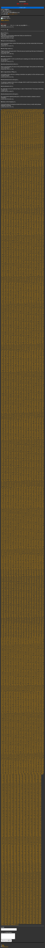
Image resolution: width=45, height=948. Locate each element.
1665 (7, 205)
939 (11, 157)
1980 (30, 226)
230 (2, 119)
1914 (35, 221)
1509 (43, 194)
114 (32, 113)
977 (43, 158)
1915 (37, 221)
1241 (10, 176)
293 (39, 122)
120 (2, 114)
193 (15, 117)
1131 (32, 168)
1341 (4, 183)
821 (39, 150)
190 (9, 117)
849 (8, 152)
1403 (32, 187)
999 (43, 159)
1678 (40, 205)
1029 (32, 161)
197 (23, 117)
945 (23, 157)
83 (23, 111)
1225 (12, 175)
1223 (7, 175)
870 (6, 153)
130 (21, 114)
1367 (27, 184)
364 (6, 126)
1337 (37, 182)
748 (25, 146)
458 (17, 131)
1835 (7, 217)
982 (9, 159)
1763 (40, 211)
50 (20, 110)
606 (6, 139)
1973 (12, 226)
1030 (35, 161)
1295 (17, 180)
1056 (15, 164)
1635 (17, 203)
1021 (12, 161)
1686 (17, 206)
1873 (17, 219)
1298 (25, 180)
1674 (30, 205)
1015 (40, 160)
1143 (20, 169)
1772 (20, 212)
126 (13, 114)
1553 (25, 197)
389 (11, 128)
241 (23, 119)
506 (25, 133)
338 (41, 124)
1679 (43, 205)
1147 (30, 169)
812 (21, 150)
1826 (27, 216)
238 (17, 119)
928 (33, 155)
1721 (20, 209)
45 (14, 110)
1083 (40, 165)
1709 (32, 208)
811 (19, 150)
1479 (10, 192)
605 (4, 139)
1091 (17, 166)
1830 (37, 216)
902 (25, 154)
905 (31, 154)
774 (33, 147)
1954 (7, 225)
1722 (22, 209)
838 (29, 151)
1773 (22, 212)
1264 (25, 177)
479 (15, 132)
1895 (30, 220)
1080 (32, 165)
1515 (15, 195)
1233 (32, 175)
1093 (22, 166)
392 (17, 128)
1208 (12, 174)
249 (39, 119)
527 (23, 135)
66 (43, 110)
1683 (10, 206)
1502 (25, 194)
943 (19, 157)
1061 (27, 164)
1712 (40, 208)
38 (4, 110)
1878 (30, 219)
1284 (32, 179)
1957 (15, 225)
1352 (32, 183)
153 (23, 115)
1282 (27, 179)
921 (19, 155)
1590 (32, 199)
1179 (25, 172)
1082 (37, 165)
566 (13, 137)
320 (6, 124)
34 (42, 109)
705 (27, 144)
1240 (7, 176)
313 (35, 123)
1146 (27, 169)
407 (4, 129)
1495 (7, 194)
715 (4, 145)
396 (25, 128)
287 (27, 122)
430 (6, 130)
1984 (40, 226)
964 (17, 158)
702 (21, 144)
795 (31, 148)
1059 (22, 164)
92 (36, 111)
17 (18, 109)
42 (9, 110)
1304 (40, 180)
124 (9, 114)
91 (34, 111)
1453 (30, 190)
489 (35, 132)
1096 (30, 166)
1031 (37, 161)
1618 (17, 202)
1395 (12, 187)
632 (13, 140)
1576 (40, 198)
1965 (35, 225)
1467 (22, 191)
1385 (30, 186)
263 (23, 121)
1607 (32, 201)
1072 (12, 165)
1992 (17, 227)
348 (17, 125)
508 (29, 133)
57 (30, 110)
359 (39, 125)
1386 (32, 186)
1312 (17, 181)
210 (6, 118)
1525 (40, 195)
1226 (15, 175)
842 (37, 151)
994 (33, 159)
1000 (2, 160)
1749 (4, 211)
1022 (15, 161)
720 (13, 145)
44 (12, 110)
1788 (17, 213)
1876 (25, 219)
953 (39, 157)
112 (28, 113)
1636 (20, 203)
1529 (7, 196)
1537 (27, 196)
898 (17, 154)
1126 (20, 168)
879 (23, 153)
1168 (40, 170)
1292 (10, 180)
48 (18, 110)
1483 (20, 192)
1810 (30, 215)
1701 (12, 208)
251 (43, 119)
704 (25, 144)
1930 (32, 223)
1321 (40, 181)
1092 (20, 166)
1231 (27, 175)
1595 (2, 201)
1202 (40, 173)
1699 (7, 208)
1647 (4, 204)
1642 (35, 203)
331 (27, 124)
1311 (15, 181)
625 (43, 139)
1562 (4, 198)
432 (9, 130)
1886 (7, 220)
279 (11, 122)
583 (4, 138)
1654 (22, 204)
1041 (20, 162)
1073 (15, 165)
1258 (10, 177)
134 (29, 114)
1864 (37, 218)
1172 (7, 172)
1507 (37, 194)
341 (4, 125)
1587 (25, 199)
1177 (20, 172)
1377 (10, 186)
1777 (32, 212)
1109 (20, 167)
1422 (37, 188)
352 (25, 125)
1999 (35, 227)
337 (39, 124)
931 (39, 155)
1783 (4, 213)
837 (27, 151)
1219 (40, 174)
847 (4, 152)
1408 (2, 188)
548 (21, 136)
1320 (37, 181)
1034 (2, 162)
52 (23, 110)
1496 (10, 194)
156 (29, 115)
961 (11, 158)
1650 (12, 204)
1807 (22, 215)
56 (29, 110)
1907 (17, 221)
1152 (43, 169)
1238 (2, 176)
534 (37, 135)
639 (27, 140)
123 (8, 114)
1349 (25, 183)
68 (2, 111)
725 (23, 145)
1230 (25, 175)
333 (31, 124)
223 (31, 118)
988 (21, 159)
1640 (30, 203)
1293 (12, 180)
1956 (12, 225)
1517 (20, 195)
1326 (10, 182)
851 (11, 152)
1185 (40, 172)
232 (6, 119)
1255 (2, 177)
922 (21, 155)
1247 (25, 176)
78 (16, 111)
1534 (20, 196)
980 (6, 159)
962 (13, 158)
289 (31, 122)
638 (25, 140)
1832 (43, 216)
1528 (4, 196)
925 (27, 155)
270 (37, 121)
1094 (25, 166)
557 (39, 136)
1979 (27, 226)
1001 (4, 160)
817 (31, 150)
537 (43, 135)
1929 (30, 223)
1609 (37, 201)
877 (19, 153)
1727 (35, 209)
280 (13, 122)
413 (15, 129)
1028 (30, 161)
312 (33, 123)
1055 (12, 164)
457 (15, 131)
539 (4, 136)
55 (27, 110)
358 (37, 125)
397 (27, 128)
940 (13, 157)
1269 (37, 177)
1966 (37, 225)
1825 (25, 216)
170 (13, 116)
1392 (4, 187)
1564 (10, 198)
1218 (37, 174)
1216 (32, 174)
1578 (2, 199)
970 (29, 158)
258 (13, 121)
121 (4, 114)
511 (35, 133)
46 (15, 110)
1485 (25, 192)
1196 (25, 173)
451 (4, 131)
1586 (22, 199)
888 (41, 153)
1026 (25, 161)
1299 (27, 180)
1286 (37, 179)
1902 (4, 221)
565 (11, 137)
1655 (25, 204)
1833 (2, 217)
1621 (25, 202)
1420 (32, 188)
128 (17, 114)
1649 (10, 204)
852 (13, 152)
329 (23, 124)
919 (15, 155)
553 (31, 136)
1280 (22, 179)
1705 (22, 208)
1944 (25, 224)
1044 (27, 162)
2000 (37, 227)
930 (37, 155)
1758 (27, 211)
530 (29, 135)
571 (23, 137)
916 (9, 155)
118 (40, 113)
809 (15, 150)
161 (39, 115)
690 (41, 143)
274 (2, 122)
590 (17, 138)
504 (21, 133)
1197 (27, 173)
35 (43, 109)
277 (8, 122)
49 (19, 110)
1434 (25, 189)
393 (19, 128)
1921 (10, 223)
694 (6, 144)
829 (11, 151)
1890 (17, 220)
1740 (25, 210)
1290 (4, 180)
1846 (35, 217)
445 (35, 130)
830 (13, 151)
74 (11, 111)
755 (39, 146)
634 (17, 140)
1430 (15, 189)
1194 (20, 173)
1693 (35, 206)
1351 (30, 183)
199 (27, 117)
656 (17, 141)
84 (25, 111)
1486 (27, 192)
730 (33, 145)
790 (21, 148)
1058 (20, 164)
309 (27, 123)
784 (9, 148)
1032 (40, 161)
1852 (7, 218)
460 (21, 131)
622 (37, 139)
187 (4, 117)
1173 (10, 172)
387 (8, 128)
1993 (20, 227)
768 (21, 147)
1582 (12, 199)
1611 (43, 201)
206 (41, 117)
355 (31, 125)
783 (8, 148)
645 (39, 140)
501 (15, 133)
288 (29, 122)
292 (37, 122)
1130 (30, 168)
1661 (40, 204)
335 (35, 124)
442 (29, 130)
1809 (27, 215)
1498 (15, 194)
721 (15, 145)
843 (39, 151)
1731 (2, 210)
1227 (17, 175)
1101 (43, 166)
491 (39, 132)
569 (19, 137)
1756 (22, 211)
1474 (40, 191)
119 (42, 113)
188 (6, 117)
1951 (43, 224)
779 (43, 147)
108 (20, 113)
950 (33, 157)
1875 (22, 219)
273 (43, 121)
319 (4, 124)
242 (25, 119)
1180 (27, 172)
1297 (22, 180)
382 (41, 126)
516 (2, 135)
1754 (17, 211)
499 (11, 133)
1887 (10, 220)
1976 (20, 226)
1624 (32, 202)
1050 (43, 162)
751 (31, 146)
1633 (12, 203)
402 (37, 128)
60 (34, 110)
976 (41, 158)
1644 (40, 203)
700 (17, 144)
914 (6, 155)
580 (41, 137)
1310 (12, 181)
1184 (37, 172)
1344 (12, 183)
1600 (15, 201)
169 (11, 116)
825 (4, 151)
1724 (27, 209)
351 (23, 125)
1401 (27, 187)
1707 (27, 208)
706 (29, 144)
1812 (35, 215)
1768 (10, 212)
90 (33, 111)
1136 (2, 169)
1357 (2, 184)
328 (21, 124)
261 (19, 121)
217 (19, 118)
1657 (30, 204)
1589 (30, 199)
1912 (30, 221)
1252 (37, 176)
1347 (20, 183)
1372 (40, 184)
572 (25, 137)
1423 (40, 188)
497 (8, 133)
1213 (25, 174)
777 (39, 147)
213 (11, 118)
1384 (27, 186)
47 (16, 110)
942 (17, 157)
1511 (4, 195)
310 (29, 123)
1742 (30, 210)
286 (25, 122)
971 (31, 158)
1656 (27, 204)
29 (35, 109)
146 (9, 115)
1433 (22, 189)
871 (8, 153)
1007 (20, 160)
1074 (17, 165)
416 (21, 129)
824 (2, 151)
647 (43, 140)
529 (27, 135)
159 (35, 115)
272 (41, 121)
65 (41, 110)
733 (39, 145)
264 (25, 121)
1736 (15, 210)
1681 (4, 206)
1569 (22, 198)
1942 (20, 224)
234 (9, 119)
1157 (12, 170)
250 (41, 119)
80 (19, 111)
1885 (4, 220)
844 (41, 151)
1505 (32, 194)
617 (27, 139)
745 (19, 146)
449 (43, 130)
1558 (37, 197)
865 (39, 152)
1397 (17, 187)
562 (6, 137)
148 (13, 115)
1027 (27, 161)
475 (8, 132)
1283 (30, 179)
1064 (35, 164)
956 (2, 158)
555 (35, 136)
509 (31, 133)
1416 (22, 188)
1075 (20, 165)
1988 (7, 227)
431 (8, 130)
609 (11, 139)
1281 (25, 179)
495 (4, 133)
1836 (10, 217)
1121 (7, 168)
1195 (22, 173)
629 (8, 140)
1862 (32, 218)
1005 (15, 160)
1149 (35, 169)
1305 (43, 180)
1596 (4, 201)
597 (31, 138)
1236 (40, 175)
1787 (15, 213)
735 (43, 145)
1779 (37, 212)
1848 (40, 217)
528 (25, 135)
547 (19, 136)
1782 (2, 213)
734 (41, 145)
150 (17, 115)
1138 (7, 169)
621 (35, 139)
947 (27, 157)
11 (10, 109)
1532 (15, 196)
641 (31, 140)
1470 (30, 191)
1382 (22, 186)
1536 (25, 196)
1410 (7, 188)
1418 (27, 188)
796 (33, 148)
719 (11, 145)
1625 (35, 202)
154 (25, 115)
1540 (35, 196)
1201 (37, 173)
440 (25, 130)
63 (38, 110)
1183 (35, 172)
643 (35, 140)
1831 (40, 216)
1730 (43, 209)
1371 (37, 184)
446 (37, 130)
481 (19, 132)
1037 (10, 162)
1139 (10, 169)
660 (25, 141)
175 (23, 116)
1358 (4, 184)
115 (34, 113)
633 (15, 140)
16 (17, 109)
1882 (40, 219)
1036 (7, 162)
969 (27, 158)
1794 (32, 213)
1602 (20, 201)
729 (31, 145)
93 (37, 111)
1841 (22, 217)
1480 (12, 192)
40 (7, 110)
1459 (2, 191)
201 (31, 117)
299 (8, 123)
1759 (30, 211)
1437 (32, 189)
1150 (37, 169)
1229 (22, 175)
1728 (37, 209)
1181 (30, 172)
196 (21, 117)
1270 (40, 177)
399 (31, 128)
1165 (32, 170)
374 (25, 126)
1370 (35, 184)
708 (33, 144)
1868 (4, 219)
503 (19, 133)
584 (6, 138)
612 (17, 139)
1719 (15, 209)
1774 (25, 212)
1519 (25, 195)
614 (21, 139)
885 (35, 153)
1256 (4, 177)
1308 (7, 181)
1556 (32, 197)
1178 (22, 172)
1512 (7, 195)
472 (2, 132)
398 (29, 128)
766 (17, 147)
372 (21, 126)
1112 (27, 167)
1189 (7, 173)
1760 (32, 211)
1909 (22, 221)
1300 (30, 180)
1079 (30, 165)
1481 (15, 192)
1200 (35, 173)
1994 (22, 227)
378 (33, 126)
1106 (12, 167)
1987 (4, 227)
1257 (7, 177)
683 (27, 143)
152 (21, 115)
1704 (20, 208)
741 (11, 146)
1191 (12, 173)
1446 (12, 190)
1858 (22, 218)
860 (29, 152)
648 (2, 141)
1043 (25, 162)
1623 (30, 202)
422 (33, 129)
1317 (30, 181)
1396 (15, 187)
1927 (25, 223)
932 (41, 155)
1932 (37, 223)
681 (23, 143)
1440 (40, 189)
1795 (35, 213)
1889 (15, 220)
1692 (32, 206)
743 (15, 146)
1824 (22, 216)
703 (23, 144)
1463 (12, 191)
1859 (25, 218)
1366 (25, 184)
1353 (35, 183)
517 (4, 135)
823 (43, 150)
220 (25, 118)
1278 (17, 179)
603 (43, 138)
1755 (20, 211)
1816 (2, 216)
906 (33, 154)
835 (23, 151)
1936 (4, 224)
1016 (43, 160)
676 (13, 143)
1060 (25, 164)
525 (19, 135)
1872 (15, 219)
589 (15, 138)
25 (29, 109)
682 (25, 143)
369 (15, 126)
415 (19, 129)
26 (31, 109)
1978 (25, 226)
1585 (20, 199)
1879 (32, 219)
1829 (35, 216)
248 (37, 119)
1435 (27, 189)
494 (2, 133)
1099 (37, 166)
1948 (35, 224)
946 (25, 157)
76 (14, 111)
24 (28, 109)
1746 (40, 210)
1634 (15, 203)
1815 (43, 215)
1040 (17, 162)
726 (25, 145)
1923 (15, 223)
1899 (40, 220)
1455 (35, 190)
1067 (43, 164)
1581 (10, 199)
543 (11, 136)
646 (41, 140)
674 (9, 143)
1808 (25, 215)
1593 (40, 199)
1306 (2, 181)
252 (2, 121)
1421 (35, 188)
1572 (30, 198)
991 (27, 159)
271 (39, 121)
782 (6, 148)
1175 (15, 172)
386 (6, 128)
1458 (43, 190)
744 (17, 146)
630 (9, 140)
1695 (40, 206)
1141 (15, 169)
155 (27, 115)
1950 (40, 224)
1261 (17, 177)
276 (6, 122)
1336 (35, 182)
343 (8, 125)
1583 (15, 199)
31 (37, 109)
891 (4, 154)
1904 (10, 221)
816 (29, 150)
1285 (35, 179)
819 (35, 150)
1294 (15, 180)
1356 (43, 183)
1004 (12, 160)
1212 (22, 174)
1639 (27, 203)
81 (20, 111)
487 (31, 132)
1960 (22, 225)
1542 (40, 196)
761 (8, 147)
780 (2, 148)
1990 (12, 227)
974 (37, 158)
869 (4, 153)
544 (13, 136)
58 (32, 110)
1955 (10, 225)
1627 (40, 202)
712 (41, 144)
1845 (32, 217)
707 (31, 144)
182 (37, 116)
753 (35, 146)
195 (19, 117)
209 (4, 118)
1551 (20, 197)
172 (17, 116)
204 (37, 117)
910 (41, 154)
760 (6, 147)
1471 (32, 191)
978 (2, 159)
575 (31, 137)
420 (29, 129)
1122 (10, 168)
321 (8, 124)
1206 (7, 174)
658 (21, 141)
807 (11, 150)
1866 (43, 218)
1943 (22, 224)
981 (8, 159)
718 (9, 145)
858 (25, 152)
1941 (17, 224)
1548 (12, 197)
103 (10, 113)
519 (8, 135)
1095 (27, 166)
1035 (4, 162)
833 (19, 151)
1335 (32, 182)
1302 (35, 180)
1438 (35, 189)
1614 (7, 202)
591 (19, 138)
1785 (10, 213)
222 (29, 118)
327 (19, 124)
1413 (15, 188)
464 (29, 131)
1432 (20, 189)
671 (4, 143)
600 (37, 138)
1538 (30, 196)
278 (9, 122)
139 (39, 114)
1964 (32, 225)
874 (13, 153)
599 (35, 138)
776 (37, 147)
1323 (2, 182)
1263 (22, 177)
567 (15, 137)
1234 (35, 175)
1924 (17, 223)
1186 (43, 172)
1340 (2, 183)
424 (37, 129)
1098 (35, 166)
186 (2, 117)
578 (37, 137)
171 (15, 116)
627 (4, 140)
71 (7, 111)
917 (11, 155)
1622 (27, 202)
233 (8, 119)
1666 (10, 205)
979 (4, 159)
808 (13, 150)
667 (39, 141)
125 (11, 114)
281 (15, 122)
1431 (17, 189)
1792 (27, 213)
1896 (32, 220)
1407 (43, 187)
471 (43, 131)
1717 (10, 209)
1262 (20, 177)
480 (17, 132)
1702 (15, 208)
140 (41, 114)
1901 (2, 221)
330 (25, 124)
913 (4, 155)
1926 (22, 223)
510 (33, 133)
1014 (37, 160)
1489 (35, 192)
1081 (35, 165)
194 (17, 117)
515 (43, 133)
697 (11, 144)
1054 (10, 164)
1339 (43, 182)
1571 (27, 198)
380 (37, 126)
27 (32, 109)
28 (33, 109)
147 (11, 115)
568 (17, 137)
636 (21, 140)
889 (43, 153)
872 (9, 153)
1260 (15, 177)
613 (19, 139)
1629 (2, 203)
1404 (35, 187)
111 (26, 113)
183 (39, 116)
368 (13, 126)
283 (19, 122)
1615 (10, 202)
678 (17, 143)
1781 (43, 212)
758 (2, 147)
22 (25, 109)
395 (23, 128)
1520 (27, 195)
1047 (35, 162)
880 (25, 153)
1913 (32, 221)
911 (43, 154)
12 (11, 109)
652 (9, 141)
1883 (43, 219)
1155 (7, 170)
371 (19, 126)
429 (4, 130)
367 (11, 126)
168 (9, 116)
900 (21, 154)
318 (2, 124)
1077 (25, 165)
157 (31, 115)
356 (33, 125)
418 (25, 129)
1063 (32, 164)
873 (11, 153)
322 (9, 124)
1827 (30, 216)
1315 (25, 181)
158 (33, 115)
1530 (10, 196)
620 (33, 139)
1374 (2, 186)
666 (37, 141)
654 (13, 141)
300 (9, 123)
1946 (30, 224)
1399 (22, 187)
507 (27, 133)
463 (27, 131)
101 (6, 113)
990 (25, 159)
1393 (7, 187)
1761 (35, 211)
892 (6, 154)
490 (37, 132)
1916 (40, 221)
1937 (7, 224)
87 (29, 111)
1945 (27, 224)
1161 (22, 170)
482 (21, 132)
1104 (7, 167)
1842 (25, 217)
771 (27, 147)
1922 (12, 223)
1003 (10, 160)
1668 (15, 205)
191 (11, 117)
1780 (40, 212)
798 (37, 148)
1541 (37, 196)
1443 (4, 190)
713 (43, 144)
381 (39, 126)
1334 (30, 182)
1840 (20, 217)
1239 (4, 176)
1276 (12, 179)
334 (33, 124)
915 (8, 155)
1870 (10, 219)
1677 (37, 205)
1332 (25, 182)
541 (8, 136)
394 (21, 128)
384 (2, 128)
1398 (20, 187)
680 (21, 143)
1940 (15, 224)
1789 (20, 213)
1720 (17, 209)
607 (8, 139)
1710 (35, 208)
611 (15, 139)
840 (33, 151)
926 (29, 155)
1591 (35, 199)
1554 (27, 197)
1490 (37, 192)
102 (8, 113)
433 (11, 130)
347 (15, 125)
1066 (40, 164)
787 (15, 148)
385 (4, 128)
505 (23, 133)
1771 (17, 212)
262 (21, 121)
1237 (43, 175)
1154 (4, 170)
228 (41, 118)
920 (17, 155)
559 (43, 136)
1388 (37, 186)
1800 (4, 215)
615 (23, 139)
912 (2, 155)
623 (39, 139)
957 (4, 158)
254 (6, 121)
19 (21, 109)
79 (18, 111)
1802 (10, 215)
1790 (22, 213)
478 (13, 132)
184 (41, 116)
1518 (22, 195)
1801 (7, 215)
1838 (15, 217)
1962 (27, 225)
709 (35, 144)
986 (17, 159)
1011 (30, 160)
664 (33, 141)
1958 (17, 225)
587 (11, 138)
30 (36, 109)
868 (2, 153)
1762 (37, 211)
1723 (25, 209)
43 (11, 110)
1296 (20, 180)
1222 (4, 175)
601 (39, 138)
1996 (27, 227)
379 (35, 126)
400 (33, 128)
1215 (30, 174)
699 (15, 144)
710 (37, 144)
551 (27, 136)
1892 (22, 220)
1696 (43, 206)
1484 (22, 192)
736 (2, 146)
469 (39, 131)
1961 (25, 225)
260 (17, 121)
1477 (4, 192)
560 (2, 137)
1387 (35, 186)
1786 (12, 213)
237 (15, 119)
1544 (2, 197)
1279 (20, 179)
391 (15, 128)
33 (40, 109)
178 (29, 116)
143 (4, 115)
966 (21, 158)
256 (9, 121)
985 (15, 159)
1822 (17, 216)
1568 (20, 198)
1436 (30, 189)
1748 (2, 211)
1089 (12, 166)
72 (8, 111)
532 (33, 135)
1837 (12, 217)
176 (25, 116)
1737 (17, 210)
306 (21, 123)
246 (33, 119)
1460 (4, 191)
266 (29, 121)
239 (19, 119)
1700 (10, 208)
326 (17, 124)
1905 (12, 221)
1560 (43, 197)
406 (2, 129)
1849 (43, 217)
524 (17, 135)
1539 (32, 196)
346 (13, 125)
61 (36, 110)
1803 (12, 215)
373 (23, 126)
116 (36, 113)
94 (38, 111)
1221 (2, 175)
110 (24, 113)
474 (6, 132)
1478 (7, 192)
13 (13, 109)
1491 (40, 192)
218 (21, 118)
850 (9, 152)
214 (13, 118)
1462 (10, 191)
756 (41, 146)
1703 (17, 208)
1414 (17, 188)
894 (9, 154)
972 (33, 158)
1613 (4, 202)
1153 (2, 170)
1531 (12, 196)
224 (33, 118)
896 (13, 154)
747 (23, 146)
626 (2, 140)
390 (13, 128)
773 (31, 147)
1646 (2, 204)
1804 (15, 215)
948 (29, 157)
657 (19, 141)
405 (43, 128)
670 (2, 143)
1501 (22, 194)
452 (6, 131)
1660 (37, 204)
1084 (43, 165)
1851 (4, 218)
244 (29, 119)
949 (31, 157)
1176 (17, 172)
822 (41, 150)
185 (43, 116)
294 (41, 122)
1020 (10, 161)
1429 (12, 189)
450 (2, 131)
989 (23, 159)
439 (23, 130)
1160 (20, 170)
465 (31, 131)
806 (9, 150)
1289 (2, 180)
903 (27, 154)
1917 (43, 221)
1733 (7, 210)
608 (9, 139)
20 (22, 109)
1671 (22, 205)
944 (21, 157)
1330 (20, 182)
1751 (10, 211)
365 (8, 126)
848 (6, 152)
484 (25, 132)
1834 (4, 217)
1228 (20, 175)
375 (27, 126)
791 (23, 148)
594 (25, 138)
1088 (10, 166)
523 (15, 135)
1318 (32, 181)
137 (35, 114)
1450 (22, 190)
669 (43, 141)
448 (41, 130)
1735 (12, 210)
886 (37, 153)
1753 (15, 211)
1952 (2, 225)
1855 (15, 218)
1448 (17, 190)
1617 (15, 202)
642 (33, 140)
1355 (40, 183)
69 (4, 111)
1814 (40, 215)
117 (38, 113)
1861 (30, 218)
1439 (37, 189)
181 (35, 116)
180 (33, 116)
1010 (27, 160)
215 (15, 118)
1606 (30, 201)
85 (26, 111)
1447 (15, 190)
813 (23, 150)
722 (17, 145)
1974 (15, 226)
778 (41, 147)
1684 (12, 206)
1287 (40, 179)
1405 (37, 187)
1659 (35, 204)
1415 (20, 188)
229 (43, 118)
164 (2, 116)
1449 (20, 190)
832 (17, 151)
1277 (15, 179)
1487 (30, 192)
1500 (20, 194)
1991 (15, 227)
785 (11, 148)
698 (13, 144)
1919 (4, 223)
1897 (35, 220)
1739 (22, 210)
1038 (12, 162)
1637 (22, 203)
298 (6, 123)
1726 (32, 209)
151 (19, 115)
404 (41, 128)
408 (6, 129)
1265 (27, 177)
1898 (37, 220)
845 (43, 151)
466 (33, 131)
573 (27, 137)
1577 (43, 198)
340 (2, 125)
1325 (7, 182)
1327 (12, 182)
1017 (2, 161)
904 (29, 154)
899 (19, 154)
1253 (40, 176)
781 (4, 148)
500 (13, 133)
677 (15, 143)
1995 (25, 227)
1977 (22, 226)
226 (37, 118)
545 (15, 136)
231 (4, 119)
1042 (22, 162)
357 (35, 125)
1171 (4, 172)
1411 (10, 188)
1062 (30, 164)
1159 (17, 170)
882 (29, 153)
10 (8, 109)
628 (6, 140)
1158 (15, 170)
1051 (2, 164)
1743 (32, 210)
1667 (12, 205)
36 (1, 110)
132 (25, 114)
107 (18, 113)
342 (6, 125)
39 (5, 110)
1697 (2, 208)
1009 (25, 160)
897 (15, 154)
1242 (12, 176)
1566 (15, 198)
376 (29, 126)
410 (9, 129)
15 (15, 109)
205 (39, 117)
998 (41, 159)
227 (39, 118)
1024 (20, 161)
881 (27, 153)
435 (15, 130)
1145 (25, 169)
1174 (12, 172)
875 (15, 153)
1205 (4, 174)
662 (29, 141)
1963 (30, 225)
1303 (37, 180)
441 (27, 130)
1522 (32, 195)
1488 (32, 192)
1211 (20, 174)
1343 (10, 183)
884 (33, 153)
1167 (37, 170)
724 (21, 145)
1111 (25, 167)
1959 (20, 225)
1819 (10, 216)
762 (9, 147)
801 (43, 148)
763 (11, 147)
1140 (12, 169)
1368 (30, 184)
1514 (12, 195)
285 (23, 122)
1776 (30, 212)
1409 (4, 188)
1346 (17, 183)
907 (35, 154)
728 (29, 145)
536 (41, 135)
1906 (15, 221)
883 (31, 153)
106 (16, 113)
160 (37, 115)
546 (17, 136)
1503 (27, 194)
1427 (7, 189)
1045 (30, 162)
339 (43, 124)
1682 (7, 206)
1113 (30, 167)
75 (12, 111)
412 (13, 129)
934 (2, 157)
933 (43, 155)
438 (21, 130)
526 (21, 135)
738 (6, 146)
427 (43, 129)
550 (25, 136)
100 (4, 113)
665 (35, 141)
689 (39, 143)
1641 (32, 203)
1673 (27, 205)
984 (13, 159)
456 (13, 131)
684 (29, 143)
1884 (2, 220)
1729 (40, 209)
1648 (7, 204)
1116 (37, 167)
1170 (2, 172)
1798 (43, 213)
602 (41, 138)
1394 (10, 187)
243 (27, 119)
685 (31, 143)
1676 (35, 205)
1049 (40, 162)
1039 (15, 162)
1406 (40, 187)
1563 (7, 198)
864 (37, 152)
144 (6, 115)
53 (25, 110)
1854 (12, 218)
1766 (4, 212)
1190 (10, 173)
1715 (4, 209)
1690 (27, 206)
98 (1, 113)
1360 (10, 184)
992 (29, 159)
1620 (22, 202)
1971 (7, 226)
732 (37, 145)
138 (37, 114)
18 (19, 109)
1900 (43, 220)
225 (35, 118)
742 (13, 146)
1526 (43, 195)
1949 (37, 224)
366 (9, 126)
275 (4, 122)
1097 (32, 166)
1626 (37, 202)
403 (39, 128)
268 (33, 121)
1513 (10, 195)
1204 (2, 174)
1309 (10, 181)
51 (22, 110)
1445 (10, 190)
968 (25, 158)
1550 (17, 197)
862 (33, 152)
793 (27, 148)
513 (39, 133)
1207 (10, 174)
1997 (30, 227)
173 (19, 116)
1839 (17, 217)
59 (33, 110)
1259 (12, 177)
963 (15, 158)
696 (9, 144)
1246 (22, 176)
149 (15, 115)
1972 (10, 226)
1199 (32, 173)
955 (43, 157)
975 (39, 158)
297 (4, 123)
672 (6, 143)
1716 (7, 209)
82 (22, 111)
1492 (43, 192)
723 (19, 145)
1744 (35, 210)
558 (41, 136)
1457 (40, 190)
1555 (30, 197)
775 (35, 147)
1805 (17, 215)
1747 (43, 210)
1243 (15, 176)
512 (37, 133)
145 (8, 115)
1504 (30, 194)
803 (4, 150)
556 (37, 136)
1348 (22, 183)
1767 (7, 212)
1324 (4, 182)
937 (8, 157)
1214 (27, 174)
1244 (17, 176)
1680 (2, 206)
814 (25, 150)
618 (29, 139)
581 (43, 137)
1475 (43, 191)
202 (33, 117)
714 (2, 145)
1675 (32, 205)
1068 (2, 165)
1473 (37, 191)
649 (4, 141)
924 (25, 155)
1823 (20, 216)
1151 (40, 169)
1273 (4, 179)
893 (8, 154)
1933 (40, 223)
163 (43, 115)
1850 (2, 218)
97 (43, 111)
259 (15, 121)
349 (19, 125)
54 (26, 110)
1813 (37, 215)
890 (2, 154)
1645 (43, 203)
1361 (12, 184)
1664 (4, 205)
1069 (4, 165)
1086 (4, 166)
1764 (43, 211)
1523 (35, 195)
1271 (43, 177)
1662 (43, 204)
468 (37, 131)
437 (19, 130)
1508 (40, 194)
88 (30, 111)
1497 (12, 194)
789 (19, 148)
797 (35, 148)
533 (35, 135)
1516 (17, 195)
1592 (37, 199)
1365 (22, 184)
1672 (25, 205)
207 (43, 117)
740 (9, 146)
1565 (12, 198)
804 (6, 150)
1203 (43, 173)
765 (15, 147)
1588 (27, 199)
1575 (37, 198)
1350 (27, 183)
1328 (15, 182)
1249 (30, 176)
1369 (32, 184)
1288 (43, 179)
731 (35, 145)
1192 (15, 173)
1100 (40, 166)
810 (17, 150)
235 (11, 119)
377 (31, 126)
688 (37, 143)
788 (17, 148)
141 (43, 114)
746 (21, 146)
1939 (12, 224)
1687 (20, 206)
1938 (10, 224)
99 (2, 113)
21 (24, 109)
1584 (17, 199)
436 (17, 130)
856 (21, 152)
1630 (4, 203)
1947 (32, 224)
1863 (35, 218)
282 (17, 122)
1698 (4, 208)
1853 (10, 218)
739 (8, 146)
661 (27, 141)
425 (39, 129)
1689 (25, 206)
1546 (7, 197)
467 (35, 131)
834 (21, 151)
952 (37, 157)
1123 (12, 168)
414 (17, 129)
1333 (27, 182)
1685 (15, 206)
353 (27, 125)
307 (23, 123)
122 (6, 114)
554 (33, 136)
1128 (25, 168)
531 (31, 135)
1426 (4, 189)
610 (13, 139)
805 (8, 150)
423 (35, 129)
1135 (43, 168)
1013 (35, 160)
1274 (7, 179)
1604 (25, 201)
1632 (10, 203)
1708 (30, 208)
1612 (2, 202)
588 (13, 138)
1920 (7, 223)
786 (13, 148)
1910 (25, 221)
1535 (22, 196)
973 (35, 158)
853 (15, 152)
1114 (32, 167)
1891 (20, 220)
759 (4, 147)
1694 (37, 206)
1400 (25, 187)
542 (9, 136)
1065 (37, 164)
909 (39, 154)
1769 (12, 212)
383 (43, 126)
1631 (7, 203)
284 (21, 122)
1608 (35, 201)
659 (23, 141)
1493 (2, 194)
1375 (4, 186)
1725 (30, 209)
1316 (27, 181)
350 (21, 125)
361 (43, 125)
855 (19, 152)
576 (33, 137)
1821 (15, 216)
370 (17, 126)
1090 (15, 166)
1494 (4, 194)
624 (41, 139)
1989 (10, 227)
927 (31, 155)
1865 (40, 218)
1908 (20, 221)
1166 (35, 170)
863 (35, 152)
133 (27, 114)
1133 (37, 168)
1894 (27, 220)
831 (15, 151)
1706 (25, 208)
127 (15, 114)
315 (39, 123)
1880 (35, 219)
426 (41, 129)
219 (23, 118)
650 (6, 141)
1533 (17, 196)
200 (29, 117)
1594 (43, 199)
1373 (43, 184)
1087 (7, 166)
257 (11, 121)
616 (25, 139)
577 (35, 137)
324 (13, 124)
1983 (37, 226)
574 (29, 137)
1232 (30, 175)
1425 (2, 189)
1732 (4, 210)
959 (8, 158)
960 (9, 158)
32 (39, 109)
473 (4, 132)
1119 (2, 168)
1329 (17, 182)
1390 (43, 186)
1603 (22, 201)
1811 (32, 215)
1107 (15, 167)
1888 (12, 220)
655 (15, 141)
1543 (43, 196)
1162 (25, 170)
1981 (32, 226)
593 (23, 138)
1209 (15, 174)
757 (43, 146)
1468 (25, 191)
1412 (12, 188)
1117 (40, 167)
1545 (4, 197)
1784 (7, 213)
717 (8, 145)
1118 (43, 167)
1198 (30, 173)
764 (13, 147)
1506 (35, 194)
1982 (35, 226)
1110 (22, 167)
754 (37, 146)
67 (1, 111)
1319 (35, 181)
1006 (17, 160)
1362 (15, 184)
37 (2, 110)
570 (21, 137)
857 (23, 152)
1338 (40, 182)
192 (13, 117)
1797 (40, 213)
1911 (27, 221)
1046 (32, 162)
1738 (20, 210)
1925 (20, 223)
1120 (4, 168)
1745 (37, 210)
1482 (17, 192)
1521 (30, 195)
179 (31, 116)
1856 (17, 218)
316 (41, 123)
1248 (27, 176)
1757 (25, 211)
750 (29, 146)
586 (9, 138)
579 (39, 137)
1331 (22, 182)
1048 (37, 162)
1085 (2, 166)
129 (19, 114)
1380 (17, 186)
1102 (2, 167)
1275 (10, 179)
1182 (32, 172)
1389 (40, 186)
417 (23, 129)
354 (29, 125)
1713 (43, 208)
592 (21, 138)
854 (17, 152)
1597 (7, 201)
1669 (17, 205)
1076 (22, 165)
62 (37, 110)
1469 (27, 191)
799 (39, 148)
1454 (32, 190)
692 (2, 144)
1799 (2, 215)
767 (19, 147)
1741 (27, 210)
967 (23, 158)
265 (27, 121)
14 (14, 109)
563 (8, 137)
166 (6, 116)
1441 (43, 189)
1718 (12, 209)
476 (9, 132)
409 (8, 129)
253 (4, 121)
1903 (7, 221)
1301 (32, 180)
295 (43, 122)
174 (21, 116)
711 (39, 144)
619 (31, 139)
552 (29, 136)
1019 (7, 161)
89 (32, 111)
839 (31, 151)
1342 (7, 183)
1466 (20, 191)
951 (35, 157)
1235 (37, 175)
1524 (37, 195)
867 (43, 152)
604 (2, 139)
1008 (22, 160)
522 (13, 135)
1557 (35, 197)
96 (41, 111)
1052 (4, 164)
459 (19, 131)
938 (9, 157)
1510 (2, 195)
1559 (40, 197)
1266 (30, 177)
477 (11, 132)
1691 (30, 206)
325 (15, 124)
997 (39, 159)
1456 (37, 190)
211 (8, 118)
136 (33, 114)
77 (15, 111)
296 (2, 123)
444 (33, 130)
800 (41, 148)
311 (31, 123)
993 (31, 159)
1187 (2, 173)
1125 (17, 168)
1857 (20, 218)
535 (39, 135)
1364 (20, 184)
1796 (37, 213)
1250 (32, 176)
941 (15, 157)
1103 (4, 167)
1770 (15, 212)
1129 (27, 168)
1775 (27, 212)
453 (8, 131)
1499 (17, 194)
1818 (7, 216)
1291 (7, 180)
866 (41, 152)
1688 (22, 206)
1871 (12, 219)
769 (23, 147)
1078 (27, 165)
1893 (25, 220)
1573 (32, 198)
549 (23, 136)
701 (19, 144)
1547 (10, 197)
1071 (10, 165)
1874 (20, 219)
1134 (40, 168)
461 (23, 131)
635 (19, 140)
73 (9, 111)
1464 (15, 191)
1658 (32, 204)
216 (17, 118)
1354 (37, 183)
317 (43, 123)
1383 (25, 186)
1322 (43, 181)
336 (37, 124)
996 (37, 159)
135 (31, 114)
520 (9, 135)
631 (11, 140)
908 (37, 154)
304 (17, 123)
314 (37, 123)
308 (25, 123)
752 (33, 146)
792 (25, 148)
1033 (43, 161)
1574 (35, 198)
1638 (25, 203)
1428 (10, 189)
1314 (22, 181)
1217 (35, 174)
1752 (12, 211)
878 (21, 153)
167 (8, 116)
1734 (10, 210)
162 (41, 115)
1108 (17, 167)
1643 (37, 203)
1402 (30, 187)
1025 (22, 161)
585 (8, 138)
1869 (7, 219)
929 (35, 155)
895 (11, 154)
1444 (7, 190)
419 (27, 129)
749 (27, 146)
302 (13, 123)
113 (30, 113)
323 (11, 124)
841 (35, 151)
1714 (2, 209)
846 (2, 152)
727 (27, 145)
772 (29, 147)
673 (8, 143)
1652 (17, 204)
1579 (4, 199)
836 (25, 151)
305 (19, 123)
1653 (20, 204)
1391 (2, 187)
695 (8, 144)
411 (11, 129)
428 (2, 130)
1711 (37, 208)
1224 (10, 175)
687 (35, 143)
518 (6, 135)
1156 (10, 170)
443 (31, 130)
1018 (4, 161)
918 (13, 155)
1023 (17, 161)
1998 (32, 227)
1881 (37, 219)
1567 (17, 198)
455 (11, 131)
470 (41, 131)
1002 (7, 160)
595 (27, 138)
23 (26, 109)
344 (9, 125)
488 (33, 132)
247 (35, 119)
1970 (4, 226)
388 (9, 128)
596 (29, 138)
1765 (2, 212)
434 (13, 130)
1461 (7, 191)
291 (35, 122)
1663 (2, 205)
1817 (4, 216)
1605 (27, 201)
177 (27, 116)
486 (29, 132)
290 (33, 122)
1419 (30, 188)
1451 (25, 190)
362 (2, 126)
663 (31, 141)
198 (25, 117)
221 (27, 118)
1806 (20, 215)
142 (2, 115)
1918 (2, 223)
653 (11, 141)
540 (6, 136)
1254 (43, 176)
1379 (15, 186)
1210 (17, 174)
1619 (20, 202)
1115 (35, 167)
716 (6, 145)
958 (6, 158)
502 (17, 133)
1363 (17, 184)
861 (31, 152)
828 (9, 151)
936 (6, 157)
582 (2, 138)
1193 (17, 173)
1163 (27, 170)
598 (33, 138)
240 (21, 119)
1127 (22, 168)
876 (17, 153)
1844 (30, 217)
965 (19, 158)
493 (43, 132)
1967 (40, 225)
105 (14, 113)
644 (37, 140)
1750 (7, 211)
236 (13, 119)
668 (41, 141)
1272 (2, 179)
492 (41, 132)
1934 (43, 223)
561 (4, 137)
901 (23, 154)
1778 (35, 212)
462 (25, 131)
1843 (27, 217)
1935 (2, 224)
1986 (2, 227)
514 (41, 133)
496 (6, 133)
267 (31, 121)
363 (4, 126)
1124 (15, 168)
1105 (10, 167)
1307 (4, 181)
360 (41, 125)
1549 (15, 197)
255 (8, 121)
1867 (2, 219)
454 (9, 131)
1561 (2, 198)
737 (4, 146)
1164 (30, 170)
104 (12, 113)
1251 (35, 176)
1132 (35, 168)
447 (39, 130)
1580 (7, 199)
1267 (32, 177)
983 (11, 159)
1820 (12, 216)
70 (5, 111)
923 (23, 155)
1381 (20, 186)
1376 (7, 186)
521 (11, 135)
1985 (43, 226)
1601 (17, 201)
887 (39, 153)
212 (9, 118)
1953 (4, 225)
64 (40, 110)
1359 (7, 184)
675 (11, 143)
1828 (32, 216)
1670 (20, 205)
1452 (27, 190)
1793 (30, 213)
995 (35, 159)
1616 (12, 202)
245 (31, 119)
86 (27, 111)
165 (4, 116)
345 (11, 125)
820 (37, 150)
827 (8, 151)
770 (25, 147)
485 (27, 132)
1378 (12, 186)
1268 (35, 177)
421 (31, 129)
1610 (40, 201)
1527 (2, 196)
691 (43, 143)
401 (35, 128)
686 (33, 143)
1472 (35, 191)
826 (6, 151)
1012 (32, 160)
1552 (22, 197)
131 (23, 114)
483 (23, 132)
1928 (27, 223)
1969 (2, 226)
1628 (43, 202)
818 (33, 150)
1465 (17, 191)
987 (19, 159)
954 (41, 157)
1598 (10, 201)
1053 (7, 164)
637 (23, 140)
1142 (17, 169)
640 (29, 140)
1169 (43, 170)
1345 (15, 183)
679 (19, 143)
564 (9, 137)
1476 (2, 192)
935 (4, 157)
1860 (27, 218)
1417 (25, 188)
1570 (25, 198)
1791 (25, 213)
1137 (4, 169)
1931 (35, 223)
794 (29, 148)
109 (22, 113)
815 (27, 150)
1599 (12, 201)
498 (9, 133)
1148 (32, 169)
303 (15, 123)
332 (29, 124)
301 (11, 123)
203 (35, 117)
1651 (15, 204)
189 (8, 117)
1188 (4, 173)
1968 (43, 225)
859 (27, 152)
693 (4, 144)
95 (40, 111)
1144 (22, 169)
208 (2, 118)
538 (2, 136)
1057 (17, 164)
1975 (17, 226)
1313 (20, 181)
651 (8, 141)
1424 (43, 188)
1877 (27, 219)
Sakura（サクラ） (5, 20)
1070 (7, 165)
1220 (43, 174)
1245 (20, 176)
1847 (37, 217)
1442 (2, 190)
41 (8, 110)
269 (35, 121)
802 (2, 150)
